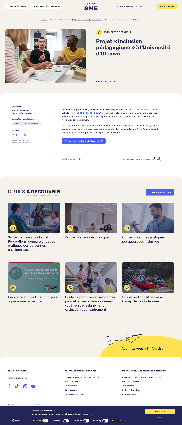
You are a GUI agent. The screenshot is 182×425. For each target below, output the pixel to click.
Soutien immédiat (167, 6)
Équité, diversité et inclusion (22, 113)
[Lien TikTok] (17, 386)
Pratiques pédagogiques (20, 110)
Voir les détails (117, 421)
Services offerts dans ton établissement (82, 377)
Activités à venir (129, 394)
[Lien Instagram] (25, 386)
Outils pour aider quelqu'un (76, 394)
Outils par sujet (71, 390)
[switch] (66, 420)
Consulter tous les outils (160, 192)
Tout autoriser (160, 411)
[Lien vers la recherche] (152, 6)
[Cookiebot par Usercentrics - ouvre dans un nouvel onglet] (18, 420)
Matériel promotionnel (125, 6)
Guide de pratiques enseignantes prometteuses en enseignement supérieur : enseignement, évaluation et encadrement (90, 303)
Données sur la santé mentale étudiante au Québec (143, 377)
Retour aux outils (74, 159)
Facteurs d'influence (130, 381)
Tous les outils (71, 386)
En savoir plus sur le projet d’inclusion (82, 141)
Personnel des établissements (46, 6)
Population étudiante (16, 6)
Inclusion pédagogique (87, 113)
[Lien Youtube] (33, 386)
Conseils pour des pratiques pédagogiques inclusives (143, 239)
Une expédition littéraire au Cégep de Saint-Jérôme (143, 299)
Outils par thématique (131, 390)
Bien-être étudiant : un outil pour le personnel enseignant (33, 299)
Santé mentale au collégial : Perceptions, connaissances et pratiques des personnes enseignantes (31, 243)
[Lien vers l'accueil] (91, 6)
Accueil (44, 20)
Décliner (160, 418)
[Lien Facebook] (9, 386)
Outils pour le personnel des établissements (87, 20)
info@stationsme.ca (17, 378)
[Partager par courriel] (25, 134)
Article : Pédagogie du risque (87, 237)
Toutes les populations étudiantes (26, 124)
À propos (139, 6)
